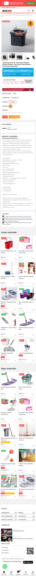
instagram (6, 552)
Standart (12, 102)
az (29, 10)
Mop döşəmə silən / (11, 14)
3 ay (4, 83)
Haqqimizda (5, 512)
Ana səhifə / (4, 14)
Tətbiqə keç (30, 3)
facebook (5, 547)
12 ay (16, 83)
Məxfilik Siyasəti (7, 519)
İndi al (5, 117)
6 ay (8, 83)
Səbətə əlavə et (14, 117)
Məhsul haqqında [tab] (10, 136)
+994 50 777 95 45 (10, 7)
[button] (33, 10)
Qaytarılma (22, 519)
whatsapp (6, 550)
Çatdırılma (22, 516)
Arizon (9, 127)
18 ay (21, 83)
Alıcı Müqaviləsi (6, 516)
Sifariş (20, 512)
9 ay (12, 83)
